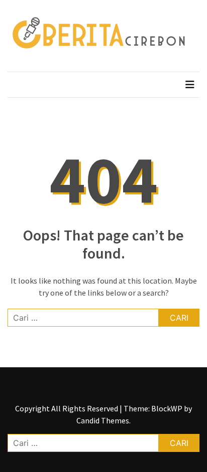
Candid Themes (102, 420)
